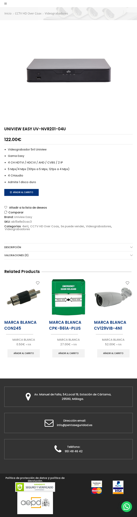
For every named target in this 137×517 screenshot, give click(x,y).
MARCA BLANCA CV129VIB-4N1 (110, 325)
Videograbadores (56, 13)
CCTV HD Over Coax (28, 13)
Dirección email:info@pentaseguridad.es (74, 423)
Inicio (8, 13)
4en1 (25, 226)
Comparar (16, 212)
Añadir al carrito (23, 192)
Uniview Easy (23, 217)
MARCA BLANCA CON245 (20, 325)
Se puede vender (72, 226)
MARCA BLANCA (23, 340)
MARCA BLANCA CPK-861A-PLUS (65, 325)
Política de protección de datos (26, 478)
